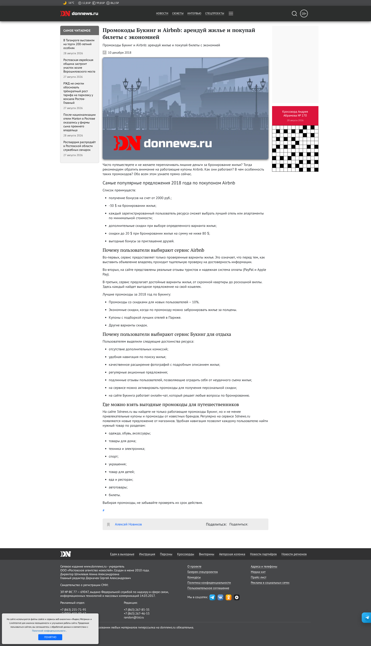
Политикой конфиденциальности (49, 630)
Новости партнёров (263, 554)
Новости (162, 13)
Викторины (206, 554)
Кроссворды (185, 554)
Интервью (194, 13)
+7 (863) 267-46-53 (137, 613)
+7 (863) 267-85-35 (137, 609)
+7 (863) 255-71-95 (73, 609)
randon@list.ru (134, 617)
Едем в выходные (122, 554)
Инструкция (147, 554)
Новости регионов (294, 554)
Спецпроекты (214, 13)
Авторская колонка (232, 554)
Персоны (166, 554)
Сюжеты (178, 13)
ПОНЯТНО (50, 637)
